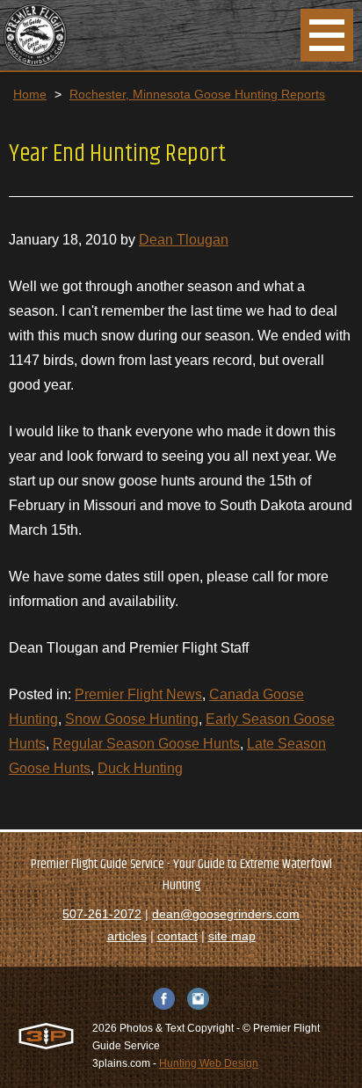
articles (127, 936)
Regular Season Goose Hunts (146, 743)
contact (177, 936)
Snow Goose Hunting (132, 719)
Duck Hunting (140, 768)
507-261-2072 (101, 914)
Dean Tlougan (183, 239)
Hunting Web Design (208, 1063)
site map (232, 936)
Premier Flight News (138, 694)
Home (30, 94)
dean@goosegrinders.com (226, 914)
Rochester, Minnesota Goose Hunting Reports (197, 94)
